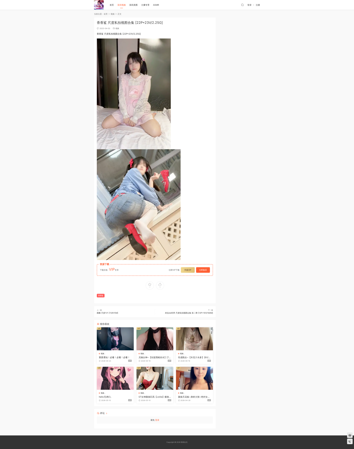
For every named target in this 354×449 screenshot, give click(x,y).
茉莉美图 (133, 5)
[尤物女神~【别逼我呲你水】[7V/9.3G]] (154, 338)
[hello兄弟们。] (115, 378)
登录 (157, 420)
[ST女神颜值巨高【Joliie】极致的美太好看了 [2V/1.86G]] (154, 378)
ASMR (156, 5)
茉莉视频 (121, 5)
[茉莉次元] (99, 5)
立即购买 (203, 270)
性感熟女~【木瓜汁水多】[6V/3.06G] (194, 357)
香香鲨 (100, 295)
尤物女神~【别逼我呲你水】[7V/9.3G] (155, 357)
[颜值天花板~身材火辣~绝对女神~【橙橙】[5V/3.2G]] (194, 378)
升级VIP (187, 270)
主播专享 (145, 5)
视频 (117, 28)
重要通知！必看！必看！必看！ (114, 357)
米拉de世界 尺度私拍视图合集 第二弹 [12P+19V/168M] (189, 313)
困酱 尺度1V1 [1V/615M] (107, 313)
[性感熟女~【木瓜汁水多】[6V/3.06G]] (194, 338)
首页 (112, 5)
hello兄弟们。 (106, 396)
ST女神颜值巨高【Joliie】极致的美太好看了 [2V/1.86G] (155, 396)
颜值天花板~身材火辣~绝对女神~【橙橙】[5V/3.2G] (194, 396)
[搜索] (242, 5)
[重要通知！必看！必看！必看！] (115, 338)
